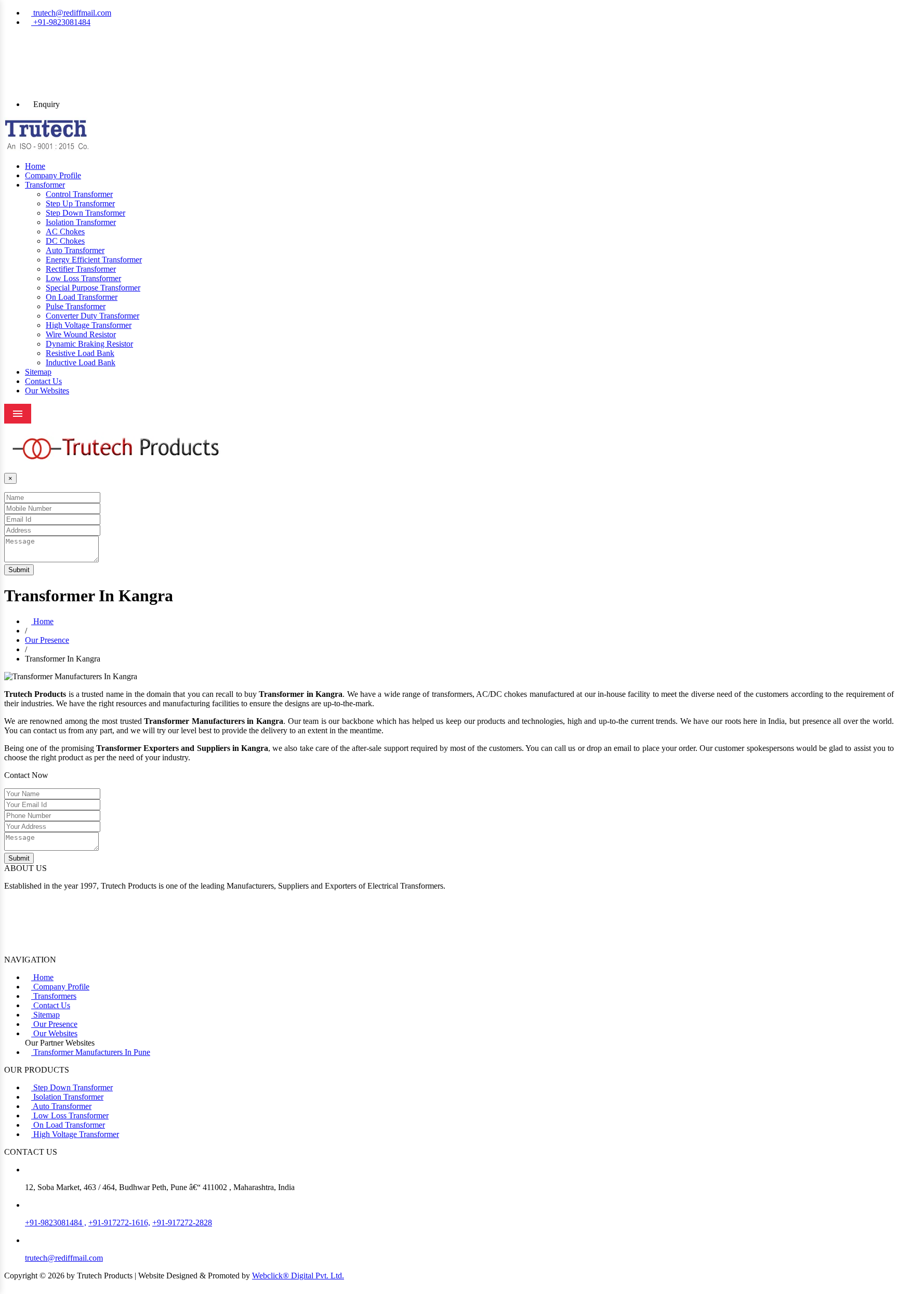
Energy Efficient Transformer (94, 259)
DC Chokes (65, 240)
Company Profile (53, 175)
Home (35, 166)
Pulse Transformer (75, 306)
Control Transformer (79, 194)
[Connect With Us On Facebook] (449, 40)
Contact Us (43, 381)
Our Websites (47, 390)
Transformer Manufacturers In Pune (90, 1052)
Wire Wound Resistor (81, 334)
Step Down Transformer (85, 212)
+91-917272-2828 (182, 1222)
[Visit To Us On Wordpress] (449, 86)
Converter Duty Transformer (92, 315)
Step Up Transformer (80, 203)
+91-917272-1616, (119, 1222)
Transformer (45, 184)
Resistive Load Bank (80, 353)
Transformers (53, 996)
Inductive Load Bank (80, 362)
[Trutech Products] (46, 148)
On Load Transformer (81, 297)
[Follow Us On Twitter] (449, 58)
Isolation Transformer (81, 222)
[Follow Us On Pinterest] (449, 49)
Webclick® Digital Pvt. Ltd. (298, 1275)
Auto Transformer (75, 250)
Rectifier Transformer (81, 269)
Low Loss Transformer (83, 278)
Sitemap (38, 371)
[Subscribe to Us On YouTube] (449, 77)
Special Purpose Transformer (93, 287)
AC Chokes (65, 231)
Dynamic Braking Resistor (89, 343)
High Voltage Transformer (88, 325)
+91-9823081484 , (55, 1222)
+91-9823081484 (60, 22)
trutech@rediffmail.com (71, 12)
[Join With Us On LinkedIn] (449, 68)
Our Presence (47, 640)
